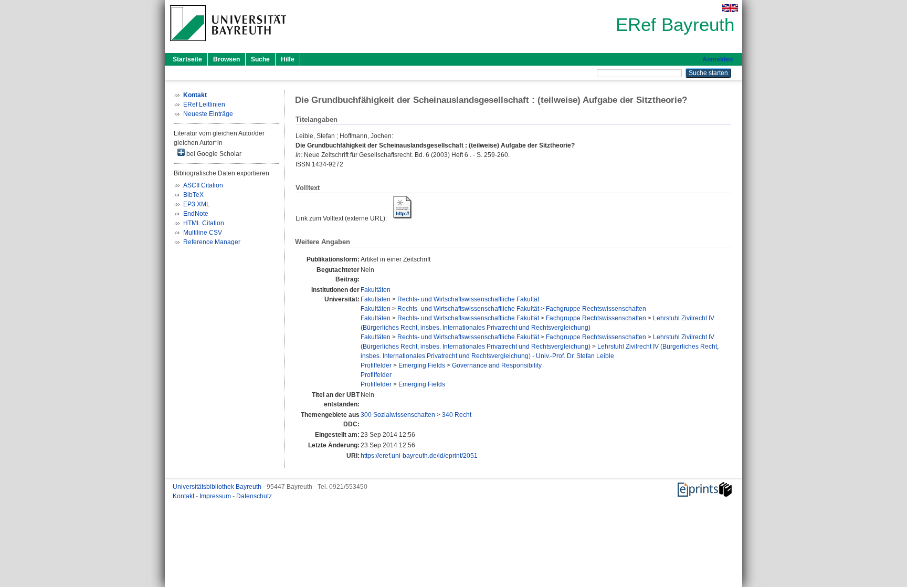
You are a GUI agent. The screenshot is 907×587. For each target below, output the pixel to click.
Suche (260, 59)
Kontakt (184, 496)
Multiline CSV (202, 232)
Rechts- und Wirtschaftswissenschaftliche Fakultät (468, 299)
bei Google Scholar (213, 154)
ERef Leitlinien (204, 104)
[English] (730, 8)
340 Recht (456, 414)
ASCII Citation (203, 185)
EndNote (195, 213)
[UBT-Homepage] (228, 44)
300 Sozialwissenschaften (398, 414)
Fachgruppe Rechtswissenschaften (596, 308)
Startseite (187, 59)
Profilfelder (376, 365)
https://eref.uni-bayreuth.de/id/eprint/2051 (419, 455)
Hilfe (287, 59)
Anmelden (717, 59)
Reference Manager (211, 242)
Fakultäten (376, 290)
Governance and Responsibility (497, 365)
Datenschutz (254, 496)
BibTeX (193, 194)
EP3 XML (196, 204)
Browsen (226, 59)
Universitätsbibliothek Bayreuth (218, 486)
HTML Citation (203, 223)
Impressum (216, 496)
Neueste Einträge (208, 114)
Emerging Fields (421, 365)
